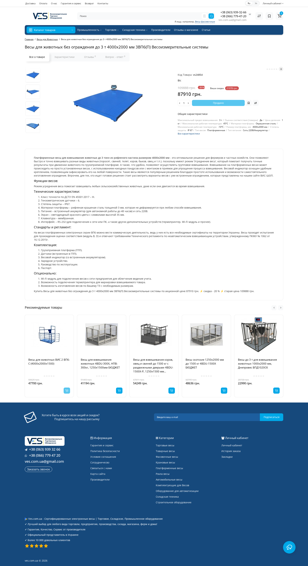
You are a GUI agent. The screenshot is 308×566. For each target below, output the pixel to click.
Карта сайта (97, 474)
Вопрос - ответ (115, 57)
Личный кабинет (231, 445)
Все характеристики (189, 133)
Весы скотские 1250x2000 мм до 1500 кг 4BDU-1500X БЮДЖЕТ (205, 363)
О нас (54, 3)
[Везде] (204, 16)
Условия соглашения (103, 456)
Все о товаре (37, 57)
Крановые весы (165, 462)
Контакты (102, 3)
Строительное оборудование (173, 502)
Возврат (89, 3)
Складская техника (134, 30)
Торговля (111, 30)
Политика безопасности (105, 451)
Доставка (30, 3)
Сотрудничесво (99, 462)
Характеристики (65, 57)
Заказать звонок (38, 469)
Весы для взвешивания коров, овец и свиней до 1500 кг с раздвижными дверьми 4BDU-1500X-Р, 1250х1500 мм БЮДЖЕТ (153, 365)
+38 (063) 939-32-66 (233, 12)
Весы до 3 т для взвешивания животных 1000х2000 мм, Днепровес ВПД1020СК (257, 363)
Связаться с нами (101, 468)
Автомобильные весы (169, 479)
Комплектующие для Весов (172, 485)
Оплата (43, 3)
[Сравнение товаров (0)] (259, 16)
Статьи (206, 30)
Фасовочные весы (167, 456)
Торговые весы (165, 445)
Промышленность (88, 30)
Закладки (227, 456)
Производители (160, 30)
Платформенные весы (169, 468)
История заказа (231, 451)
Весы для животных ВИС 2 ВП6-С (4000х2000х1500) (49, 361)
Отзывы (90, 57)
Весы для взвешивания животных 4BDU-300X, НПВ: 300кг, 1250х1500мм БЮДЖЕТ (100, 363)
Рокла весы (163, 474)
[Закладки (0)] (269, 16)
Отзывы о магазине (186, 30)
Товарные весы (165, 451)
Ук (256, 3)
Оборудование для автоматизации (177, 491)
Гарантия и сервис (71, 3)
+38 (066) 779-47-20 (233, 16)
